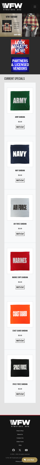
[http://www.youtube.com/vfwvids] (26, 450)
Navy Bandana (20, 170)
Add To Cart (20, 127)
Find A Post (20, 431)
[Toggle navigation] (35, 7)
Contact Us (20, 438)
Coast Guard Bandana (20, 331)
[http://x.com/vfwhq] (20, 450)
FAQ (20, 445)
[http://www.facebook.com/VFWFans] (14, 450)
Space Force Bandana (20, 384)
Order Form (20, 441)
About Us (20, 434)
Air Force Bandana (20, 224)
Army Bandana (20, 117)
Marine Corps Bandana (20, 277)
